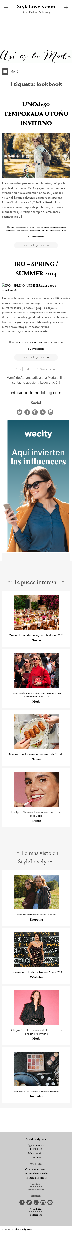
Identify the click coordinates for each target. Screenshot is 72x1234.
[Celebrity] (36, 966)
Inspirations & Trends (40, 227)
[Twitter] (19, 412)
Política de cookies (36, 1178)
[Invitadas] (36, 1085)
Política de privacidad (36, 1173)
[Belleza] (36, 805)
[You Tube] (50, 1202)
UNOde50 (61, 230)
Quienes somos (36, 1145)
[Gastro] (36, 748)
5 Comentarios (36, 236)
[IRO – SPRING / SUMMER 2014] (36, 288)
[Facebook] (27, 412)
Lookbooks (58, 342)
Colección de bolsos (18, 227)
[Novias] (36, 629)
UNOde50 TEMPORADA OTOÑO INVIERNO (36, 114)
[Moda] (36, 686)
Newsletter (36, 1209)
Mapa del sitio (36, 1153)
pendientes (42, 230)
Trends (53, 230)
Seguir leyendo (34, 245)
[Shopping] (36, 908)
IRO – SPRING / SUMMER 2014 (29, 342)
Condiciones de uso (36, 1169)
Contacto (36, 1157)
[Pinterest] (35, 412)
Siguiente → (47, 368)
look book (21, 230)
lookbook (31, 230)
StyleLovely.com (36, 7)
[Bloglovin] (43, 412)
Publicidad (36, 1149)
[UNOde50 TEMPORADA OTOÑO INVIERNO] (36, 155)
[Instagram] (50, 412)
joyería (54, 227)
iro (13, 342)
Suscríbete (36, 1215)
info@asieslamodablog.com (36, 392)
